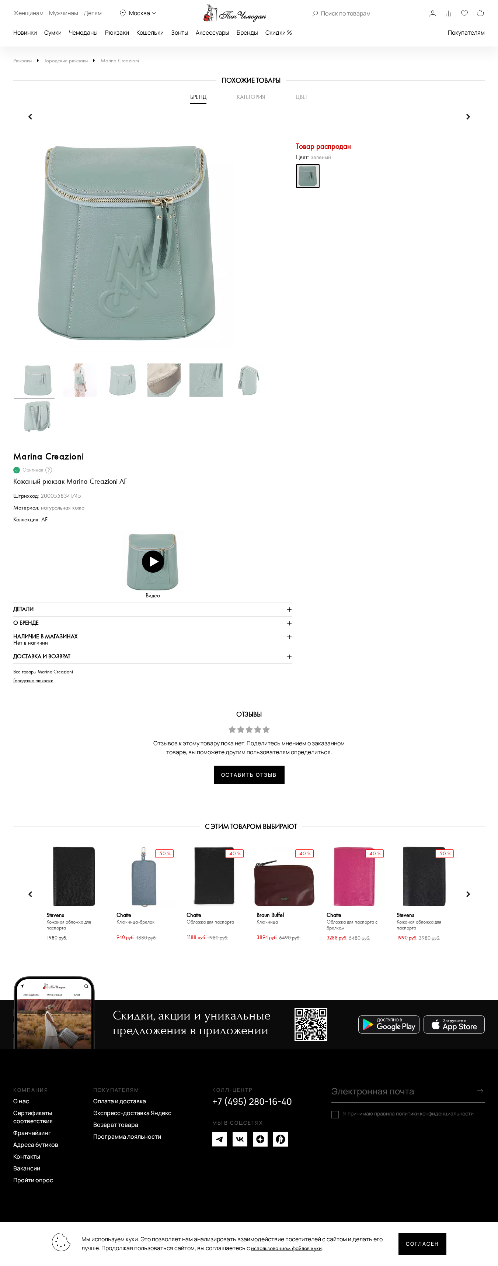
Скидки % (278, 32)
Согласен (422, 1243)
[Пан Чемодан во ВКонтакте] (240, 1139)
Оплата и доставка (119, 1101)
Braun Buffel (270, 918)
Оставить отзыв (248, 774)
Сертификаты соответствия (33, 1117)
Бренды (247, 32)
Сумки (53, 32)
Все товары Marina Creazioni (43, 672)
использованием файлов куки (286, 1248)
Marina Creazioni (120, 61)
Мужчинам (63, 13)
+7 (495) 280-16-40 (252, 1101)
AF (44, 520)
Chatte (135, 918)
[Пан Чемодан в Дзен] (260, 1139)
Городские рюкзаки (66, 61)
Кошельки (150, 32)
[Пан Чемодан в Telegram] (219, 1139)
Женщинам (28, 13)
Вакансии (26, 1168)
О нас (21, 1101)
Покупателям (466, 32)
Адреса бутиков (35, 1145)
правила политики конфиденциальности (424, 1113)
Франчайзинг (32, 1133)
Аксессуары (212, 32)
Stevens (68, 921)
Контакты (26, 1156)
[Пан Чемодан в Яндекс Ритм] (280, 1139)
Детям (93, 13)
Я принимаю (408, 1113)
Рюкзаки (117, 32)
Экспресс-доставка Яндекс (132, 1113)
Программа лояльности (127, 1136)
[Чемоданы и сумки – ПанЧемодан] (234, 13)
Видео (153, 596)
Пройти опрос (33, 1180)
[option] (153, 244)
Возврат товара (115, 1125)
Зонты (179, 32)
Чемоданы (83, 32)
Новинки (25, 32)
